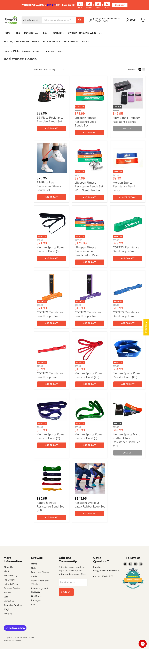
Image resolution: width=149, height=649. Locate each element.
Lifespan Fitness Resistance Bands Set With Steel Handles (89, 186)
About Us (8, 567)
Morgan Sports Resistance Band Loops (124, 186)
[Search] (80, 20)
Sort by (38, 69)
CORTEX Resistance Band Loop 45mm (126, 249)
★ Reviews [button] (146, 327)
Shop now (120, 5)
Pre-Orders (9, 579)
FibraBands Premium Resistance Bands (126, 120)
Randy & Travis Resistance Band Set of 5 (50, 506)
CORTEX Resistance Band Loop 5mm (50, 375)
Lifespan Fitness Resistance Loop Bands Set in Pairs (87, 251)
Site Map (8, 592)
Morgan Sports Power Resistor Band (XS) (89, 375)
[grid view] (139, 70)
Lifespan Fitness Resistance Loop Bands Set (85, 121)
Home (7, 33)
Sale (84, 41)
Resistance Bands (54, 51)
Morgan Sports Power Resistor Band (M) (51, 436)
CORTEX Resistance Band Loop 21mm (88, 314)
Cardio (57, 33)
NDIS (17, 33)
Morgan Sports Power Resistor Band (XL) (127, 375)
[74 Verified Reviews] (133, 590)
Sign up (66, 592)
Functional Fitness (36, 33)
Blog (6, 596)
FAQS (6, 609)
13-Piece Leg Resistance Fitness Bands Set (49, 186)
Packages (70, 41)
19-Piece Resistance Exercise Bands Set (50, 119)
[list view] (143, 70)
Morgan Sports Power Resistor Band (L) (89, 436)
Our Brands (50, 41)
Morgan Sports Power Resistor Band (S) (51, 249)
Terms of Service (12, 588)
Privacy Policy (10, 575)
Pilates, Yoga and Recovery (21, 41)
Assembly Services (13, 605)
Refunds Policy (11, 584)
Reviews (8, 613)
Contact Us (9, 600)
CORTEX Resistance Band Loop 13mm (126, 314)
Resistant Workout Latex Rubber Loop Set (90, 505)
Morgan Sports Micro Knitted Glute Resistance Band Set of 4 (126, 440)
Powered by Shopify (12, 640)
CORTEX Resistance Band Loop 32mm (50, 314)
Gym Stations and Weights (84, 33)
